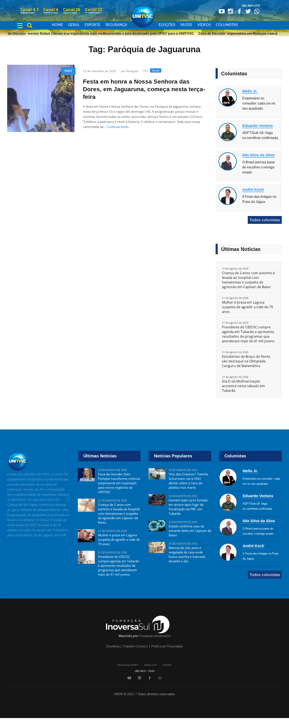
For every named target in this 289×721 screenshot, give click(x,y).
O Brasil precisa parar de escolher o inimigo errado (258, 167)
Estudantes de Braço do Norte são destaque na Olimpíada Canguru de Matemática (246, 361)
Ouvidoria (112, 646)
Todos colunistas (264, 220)
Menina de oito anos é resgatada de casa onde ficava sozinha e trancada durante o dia (187, 554)
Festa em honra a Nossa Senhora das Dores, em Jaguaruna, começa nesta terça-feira (144, 89)
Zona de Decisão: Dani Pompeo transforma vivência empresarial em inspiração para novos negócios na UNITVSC (119, 483)
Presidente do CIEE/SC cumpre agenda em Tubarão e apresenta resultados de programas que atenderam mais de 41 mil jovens (248, 334)
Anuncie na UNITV (127, 665)
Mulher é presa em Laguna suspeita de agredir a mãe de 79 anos (247, 307)
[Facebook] (239, 11)
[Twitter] (248, 11)
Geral (155, 70)
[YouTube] (221, 11)
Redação (132, 71)
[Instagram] (230, 11)
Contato (167, 665)
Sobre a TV (150, 665)
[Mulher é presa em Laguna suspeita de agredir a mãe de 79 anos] (86, 534)
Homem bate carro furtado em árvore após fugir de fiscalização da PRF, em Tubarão (188, 507)
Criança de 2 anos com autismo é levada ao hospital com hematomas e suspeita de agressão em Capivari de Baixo (248, 280)
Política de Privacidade (167, 646)
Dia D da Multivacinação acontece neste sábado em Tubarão (243, 386)
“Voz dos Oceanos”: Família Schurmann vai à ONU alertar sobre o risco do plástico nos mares (188, 481)
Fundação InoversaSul (154, 636)
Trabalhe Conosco (135, 646)
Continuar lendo (117, 127)
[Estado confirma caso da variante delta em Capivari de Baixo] (157, 525)
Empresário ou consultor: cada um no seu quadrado (258, 103)
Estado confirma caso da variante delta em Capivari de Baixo (190, 530)
